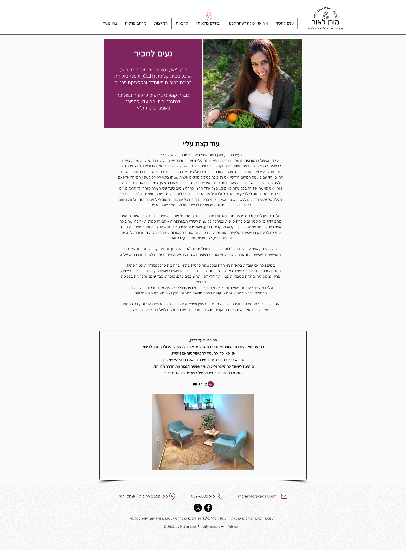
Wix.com (234, 527)
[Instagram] (198, 508)
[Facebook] (208, 508)
